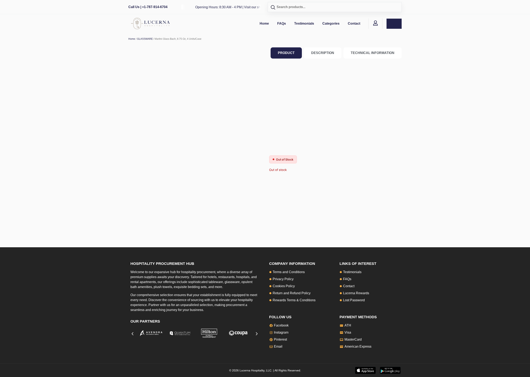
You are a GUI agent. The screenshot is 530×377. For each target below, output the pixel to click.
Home (264, 23)
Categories (331, 23)
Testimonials (304, 23)
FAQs (281, 23)
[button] (132, 334)
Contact (354, 23)
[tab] (286, 53)
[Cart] (394, 24)
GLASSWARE (145, 38)
